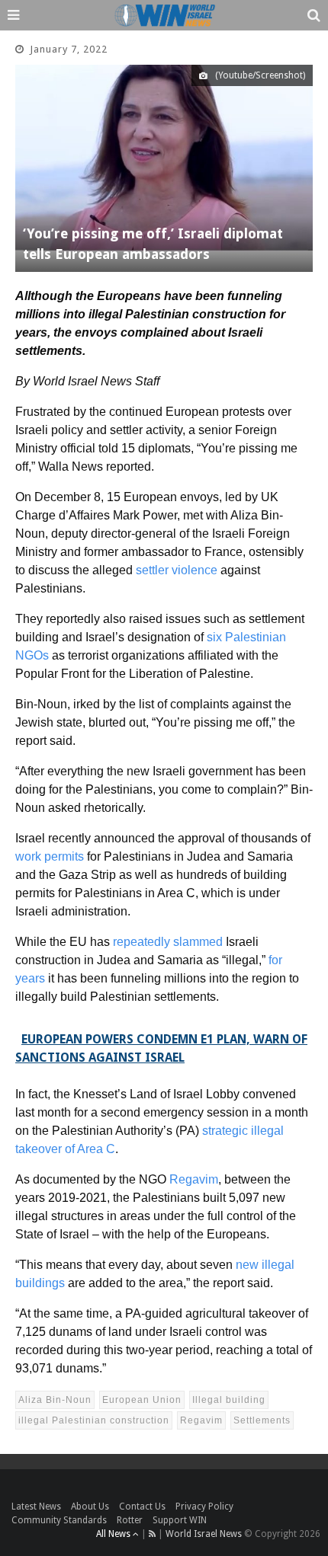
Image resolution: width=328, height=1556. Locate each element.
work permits (49, 856)
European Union (142, 1400)
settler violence (176, 570)
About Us (90, 1506)
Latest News (36, 1506)
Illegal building (228, 1400)
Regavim (193, 1179)
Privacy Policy (204, 1506)
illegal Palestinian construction (93, 1420)
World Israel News (204, 1534)
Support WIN (180, 1520)
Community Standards (59, 1520)
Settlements (262, 1420)
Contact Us (142, 1506)
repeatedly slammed (168, 941)
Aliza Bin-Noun (55, 1400)
